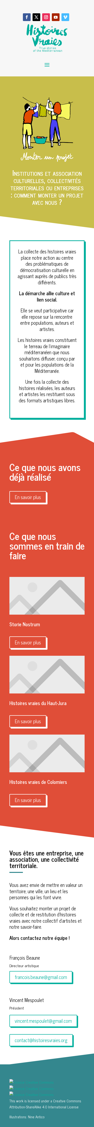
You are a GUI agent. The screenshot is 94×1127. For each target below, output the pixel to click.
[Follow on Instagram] (46, 17)
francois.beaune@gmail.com (41, 977)
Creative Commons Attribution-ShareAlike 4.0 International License (45, 1104)
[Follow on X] (36, 17)
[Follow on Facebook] (27, 17)
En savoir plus (28, 497)
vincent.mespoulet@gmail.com (43, 1021)
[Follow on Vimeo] (65, 17)
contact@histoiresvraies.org (41, 1040)
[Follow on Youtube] (56, 17)
